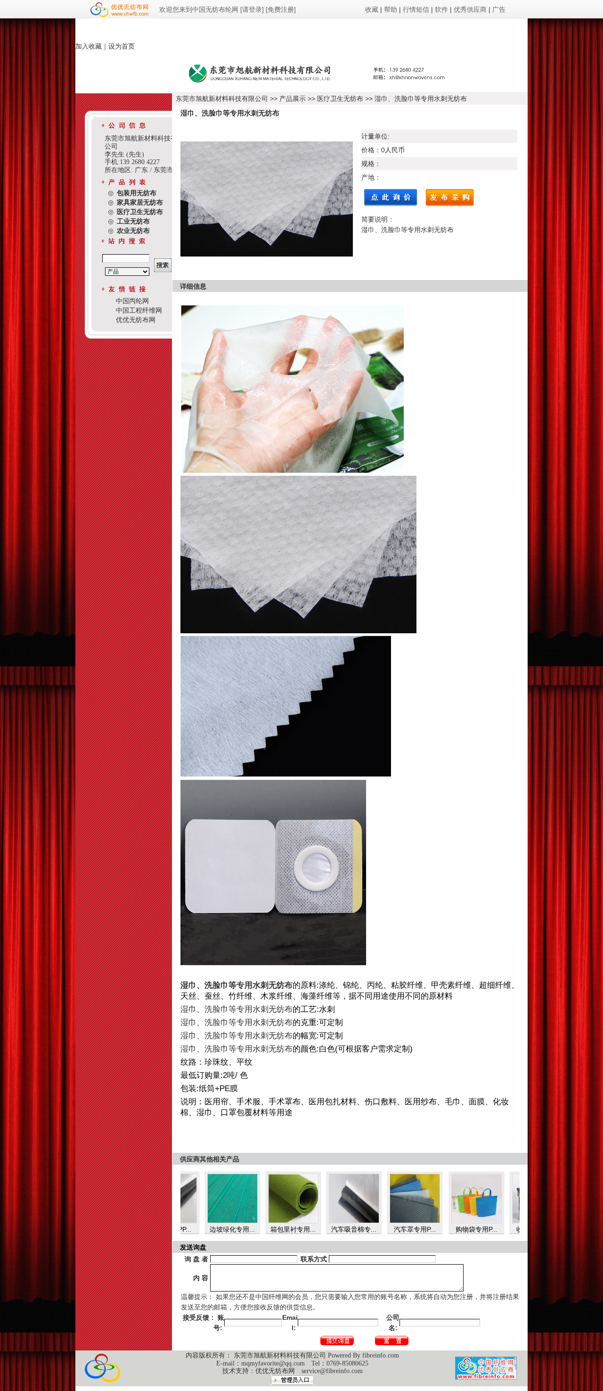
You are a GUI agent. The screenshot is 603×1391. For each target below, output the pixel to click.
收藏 (371, 9)
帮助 (390, 9)
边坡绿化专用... (181, 1229)
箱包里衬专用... (242, 1229)
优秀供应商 (470, 9)
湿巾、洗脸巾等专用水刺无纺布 (421, 98)
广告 (498, 9)
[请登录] (252, 9)
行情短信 (416, 9)
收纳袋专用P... (486, 1229)
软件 (441, 9)
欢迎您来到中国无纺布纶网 (198, 9)
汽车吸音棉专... (303, 1229)
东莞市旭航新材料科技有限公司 (223, 98)
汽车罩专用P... (364, 1229)
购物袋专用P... (426, 1229)
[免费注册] (281, 9)
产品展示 (292, 98)
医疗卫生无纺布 (340, 98)
